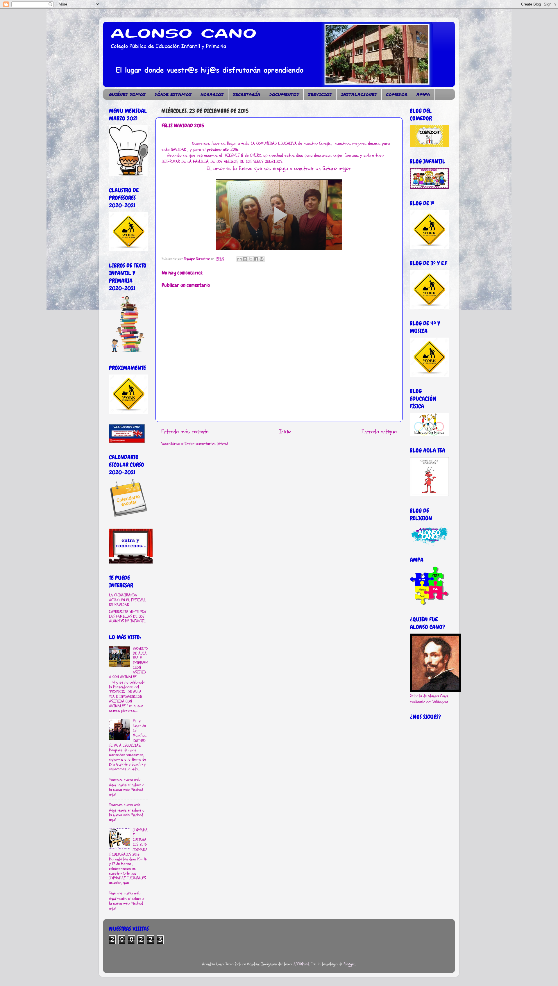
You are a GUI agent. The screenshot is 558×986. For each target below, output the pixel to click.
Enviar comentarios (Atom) (206, 443)
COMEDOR (396, 94)
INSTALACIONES (359, 94)
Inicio (285, 431)
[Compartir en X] (250, 259)
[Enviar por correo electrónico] (239, 259)
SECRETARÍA (246, 94)
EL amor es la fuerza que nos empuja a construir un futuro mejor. (279, 168)
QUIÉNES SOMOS (127, 94)
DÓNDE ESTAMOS (173, 94)
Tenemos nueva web (124, 779)
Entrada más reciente (184, 431)
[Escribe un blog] (245, 259)
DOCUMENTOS (284, 94)
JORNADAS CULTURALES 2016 (140, 837)
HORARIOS (212, 94)
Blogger (349, 964)
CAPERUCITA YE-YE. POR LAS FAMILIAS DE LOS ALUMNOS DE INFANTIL (127, 616)
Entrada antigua (379, 431)
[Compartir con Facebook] (256, 259)
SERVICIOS (320, 94)
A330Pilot (301, 964)
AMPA (423, 94)
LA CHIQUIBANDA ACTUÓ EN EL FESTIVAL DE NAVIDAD (127, 600)
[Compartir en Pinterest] (261, 259)
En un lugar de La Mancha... (139, 728)
